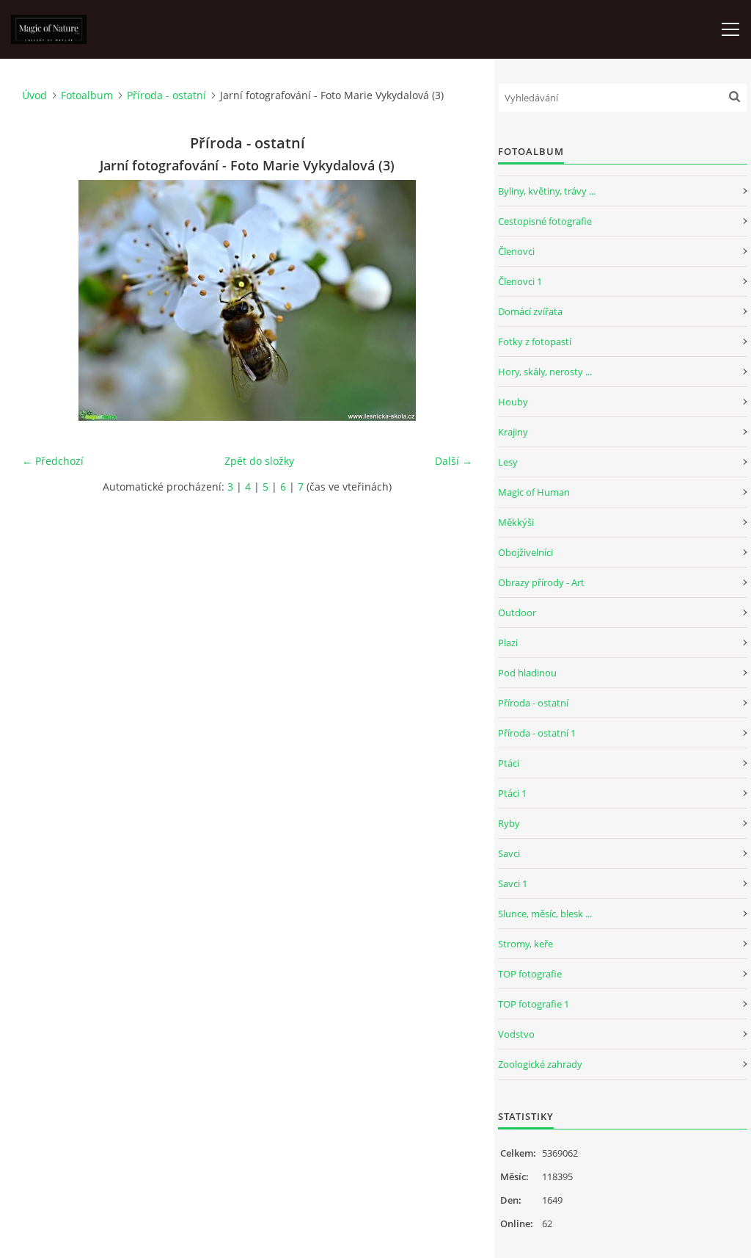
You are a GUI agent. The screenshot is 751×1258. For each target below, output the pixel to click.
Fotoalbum (87, 95)
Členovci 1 (520, 281)
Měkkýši (516, 522)
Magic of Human (534, 492)
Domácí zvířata (530, 311)
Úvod (34, 95)
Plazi (508, 642)
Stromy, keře (525, 943)
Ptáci (508, 763)
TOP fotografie (530, 973)
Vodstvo (516, 1034)
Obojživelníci (525, 552)
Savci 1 (512, 883)
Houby (513, 401)
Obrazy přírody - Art (541, 582)
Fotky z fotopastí (534, 341)
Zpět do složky (259, 461)
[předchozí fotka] (45, 300)
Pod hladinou (527, 672)
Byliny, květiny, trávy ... (547, 191)
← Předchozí (53, 461)
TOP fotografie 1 (533, 1004)
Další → (453, 461)
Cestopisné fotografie (545, 221)
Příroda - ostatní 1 (537, 733)
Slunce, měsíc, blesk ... (545, 913)
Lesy (508, 462)
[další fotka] (448, 300)
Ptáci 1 (512, 793)
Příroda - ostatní (166, 95)
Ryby (509, 823)
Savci (509, 853)
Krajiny (513, 431)
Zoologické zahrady (540, 1064)
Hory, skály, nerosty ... (545, 371)
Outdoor (517, 612)
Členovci (516, 251)
